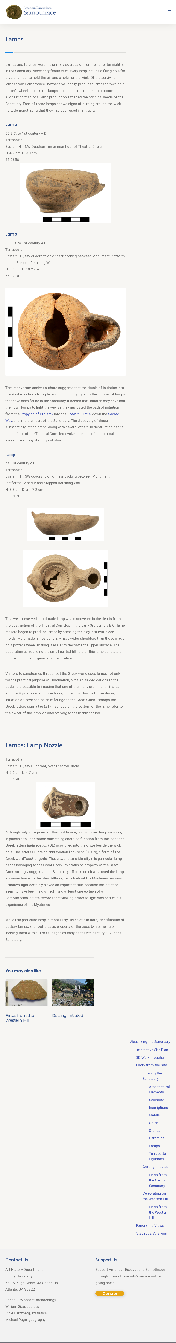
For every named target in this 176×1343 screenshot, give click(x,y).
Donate (110, 1293)
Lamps (154, 1146)
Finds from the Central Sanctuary (158, 1180)
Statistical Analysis (151, 1233)
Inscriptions (158, 1107)
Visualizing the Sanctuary (150, 1041)
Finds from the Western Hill (19, 1018)
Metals (154, 1115)
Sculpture (156, 1100)
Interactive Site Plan (152, 1050)
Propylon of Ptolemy (36, 414)
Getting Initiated (67, 1015)
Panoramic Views (150, 1225)
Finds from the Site (151, 1065)
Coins (153, 1123)
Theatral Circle (79, 414)
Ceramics (156, 1138)
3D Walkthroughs (150, 1057)
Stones (154, 1130)
